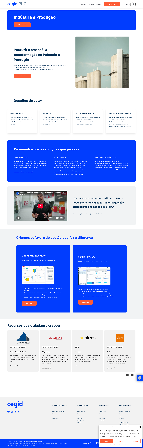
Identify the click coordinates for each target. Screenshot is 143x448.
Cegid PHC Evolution (59, 405)
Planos (54, 413)
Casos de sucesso (15, 347)
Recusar (120, 441)
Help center (55, 418)
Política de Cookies (113, 444)
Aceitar (107, 441)
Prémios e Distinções (125, 411)
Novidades (55, 416)
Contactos (122, 413)
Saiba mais (29, 303)
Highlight (23, 347)
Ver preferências (134, 441)
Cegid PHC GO (82, 405)
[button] (140, 427)
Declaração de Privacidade (125, 444)
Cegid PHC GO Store (83, 416)
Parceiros (80, 422)
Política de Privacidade (14, 443)
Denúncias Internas (13, 445)
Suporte (121, 416)
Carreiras (121, 418)
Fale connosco (22, 25)
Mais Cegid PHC (125, 405)
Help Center (80, 420)
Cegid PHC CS (104, 405)
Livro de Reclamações (28, 445)
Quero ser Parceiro (124, 424)
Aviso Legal (54, 443)
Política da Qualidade (30, 443)
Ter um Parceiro (123, 422)
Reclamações (63, 443)
